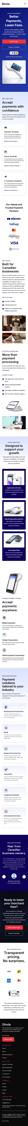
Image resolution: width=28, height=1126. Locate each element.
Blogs (3, 1093)
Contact (4, 1057)
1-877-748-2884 (6, 1099)
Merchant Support (7, 1054)
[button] (25, 4)
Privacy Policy (5, 1121)
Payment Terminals (7, 1064)
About (4, 1051)
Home (4, 1048)
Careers (4, 1090)
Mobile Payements (7, 1067)
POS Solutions (6, 1077)
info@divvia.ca (6, 1103)
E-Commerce (5, 1074)
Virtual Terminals (6, 1070)
